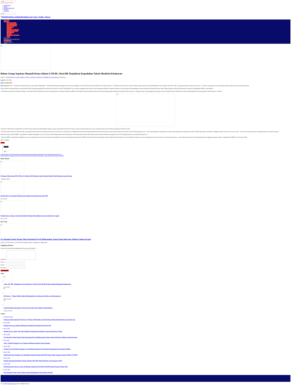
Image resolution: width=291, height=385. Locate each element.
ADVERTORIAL (8, 42)
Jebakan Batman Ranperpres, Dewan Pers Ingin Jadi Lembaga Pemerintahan (28, 308)
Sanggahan (6, 11)
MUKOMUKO (10, 32)
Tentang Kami (7, 5)
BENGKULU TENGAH (13, 29)
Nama (2, 262)
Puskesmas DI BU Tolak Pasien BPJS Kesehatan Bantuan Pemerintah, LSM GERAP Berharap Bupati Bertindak (32, 155)
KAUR (8, 36)
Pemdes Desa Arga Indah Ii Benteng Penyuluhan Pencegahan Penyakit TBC (24, 196)
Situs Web (3, 267)
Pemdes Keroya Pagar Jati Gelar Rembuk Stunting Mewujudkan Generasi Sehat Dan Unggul (30, 216)
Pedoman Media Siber (9, 8)
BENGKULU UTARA (12, 31)
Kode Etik (6, 9)
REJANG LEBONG (12, 25)
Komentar (3, 259)
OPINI (5, 43)
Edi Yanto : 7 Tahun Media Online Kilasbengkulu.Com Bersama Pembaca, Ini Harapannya (32, 296)
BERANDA (7, 20)
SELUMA (9, 33)
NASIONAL (39, 77)
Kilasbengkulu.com (11, 383)
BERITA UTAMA (24, 77)
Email (2, 264)
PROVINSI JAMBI (11, 23)
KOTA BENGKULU (12, 24)
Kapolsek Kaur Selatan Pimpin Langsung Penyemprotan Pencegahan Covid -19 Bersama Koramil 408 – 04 (31, 154)
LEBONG (9, 28)
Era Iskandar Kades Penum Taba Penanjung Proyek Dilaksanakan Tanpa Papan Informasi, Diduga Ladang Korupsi (46, 239)
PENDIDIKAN (7, 40)
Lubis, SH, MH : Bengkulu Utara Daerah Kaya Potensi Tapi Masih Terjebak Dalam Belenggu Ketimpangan (37, 284)
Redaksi (6, 6)
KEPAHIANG (10, 27)
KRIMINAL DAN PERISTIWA (11, 39)
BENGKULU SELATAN (13, 35)
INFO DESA (7, 38)
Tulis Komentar (54, 77)
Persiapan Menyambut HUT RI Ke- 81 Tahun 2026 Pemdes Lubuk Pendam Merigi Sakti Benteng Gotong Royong (36, 176)
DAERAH (6, 21)
